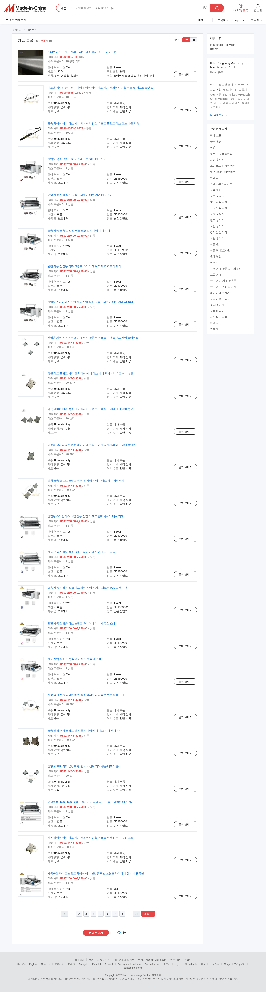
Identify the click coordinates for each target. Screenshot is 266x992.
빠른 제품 (175, 959)
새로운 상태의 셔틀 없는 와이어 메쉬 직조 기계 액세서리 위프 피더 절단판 (92, 445)
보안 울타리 (217, 226)
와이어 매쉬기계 (220, 292)
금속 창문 (216, 190)
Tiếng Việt (239, 964)
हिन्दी (203, 964)
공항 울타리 (217, 196)
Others (214, 49)
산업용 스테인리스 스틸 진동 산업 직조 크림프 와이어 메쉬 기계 (86, 516)
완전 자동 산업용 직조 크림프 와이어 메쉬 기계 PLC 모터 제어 (84, 266)
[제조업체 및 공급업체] (25, 8)
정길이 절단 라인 (220, 299)
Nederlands (191, 964)
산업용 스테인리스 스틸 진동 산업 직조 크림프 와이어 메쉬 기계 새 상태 (90, 302)
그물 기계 (216, 274)
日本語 (71, 964)
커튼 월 (214, 244)
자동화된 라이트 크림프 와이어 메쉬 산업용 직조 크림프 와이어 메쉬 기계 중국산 (96, 873)
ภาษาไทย (214, 964)
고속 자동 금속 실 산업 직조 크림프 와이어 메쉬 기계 (79, 230)
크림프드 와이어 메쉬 (223, 165)
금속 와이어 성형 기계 (223, 286)
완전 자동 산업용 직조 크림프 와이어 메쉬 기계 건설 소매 (81, 623)
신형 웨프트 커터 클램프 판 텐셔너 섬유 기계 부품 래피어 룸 (83, 766)
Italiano (137, 964)
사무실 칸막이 (218, 317)
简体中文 (45, 964)
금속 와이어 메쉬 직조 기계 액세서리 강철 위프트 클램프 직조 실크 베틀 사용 (93, 123)
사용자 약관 (103, 959)
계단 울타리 (217, 238)
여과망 (214, 178)
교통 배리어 (217, 311)
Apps (238, 20)
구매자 (200, 20)
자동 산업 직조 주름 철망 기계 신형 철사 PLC (74, 659)
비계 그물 (216, 135)
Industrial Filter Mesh (222, 45)
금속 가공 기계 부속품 (223, 280)
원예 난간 (216, 256)
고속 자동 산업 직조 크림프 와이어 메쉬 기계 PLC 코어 (80, 195)
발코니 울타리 (218, 202)
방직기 (214, 262)
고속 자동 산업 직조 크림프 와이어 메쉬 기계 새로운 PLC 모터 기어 (87, 587)
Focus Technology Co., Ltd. (137, 975)
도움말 (222, 20)
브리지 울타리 (218, 208)
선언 (91, 959)
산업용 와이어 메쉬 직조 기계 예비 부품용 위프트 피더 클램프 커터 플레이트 (93, 337)
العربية (177, 964)
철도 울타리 (217, 220)
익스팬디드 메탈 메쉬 (223, 171)
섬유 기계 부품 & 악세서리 (225, 268)
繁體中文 (59, 964)
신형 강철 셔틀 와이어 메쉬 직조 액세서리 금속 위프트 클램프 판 (86, 695)
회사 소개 (80, 959)
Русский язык (152, 964)
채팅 (124, 932)
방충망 (214, 147)
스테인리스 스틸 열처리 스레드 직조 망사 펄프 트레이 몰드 (83, 52)
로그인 (258, 10)
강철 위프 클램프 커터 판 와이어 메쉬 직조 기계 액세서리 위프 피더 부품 (91, 373)
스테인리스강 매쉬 (221, 184)
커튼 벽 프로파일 (220, 250)
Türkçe (227, 964)
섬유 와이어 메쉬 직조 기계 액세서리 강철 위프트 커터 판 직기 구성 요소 (91, 837)
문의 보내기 (185, 74)
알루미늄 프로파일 (221, 153)
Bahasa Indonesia (133, 967)
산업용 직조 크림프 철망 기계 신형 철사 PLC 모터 (77, 159)
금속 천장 (216, 141)
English (33, 964)
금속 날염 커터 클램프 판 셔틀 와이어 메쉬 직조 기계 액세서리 (85, 730)
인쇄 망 (214, 329)
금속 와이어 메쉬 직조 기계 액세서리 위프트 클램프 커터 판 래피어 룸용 (90, 409)
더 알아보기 (219, 115)
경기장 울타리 (218, 232)
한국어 (166, 964)
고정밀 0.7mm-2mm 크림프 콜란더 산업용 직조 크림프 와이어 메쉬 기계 (91, 802)
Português (123, 964)
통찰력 (187, 959)
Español (96, 964)
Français (83, 964)
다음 (148, 913)
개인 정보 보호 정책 (124, 959)
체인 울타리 (217, 159)
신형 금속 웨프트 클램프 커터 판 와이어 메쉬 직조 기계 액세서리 (86, 480)
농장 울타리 (217, 214)
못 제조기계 (217, 305)
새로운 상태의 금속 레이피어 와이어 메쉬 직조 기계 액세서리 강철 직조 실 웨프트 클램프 (100, 87)
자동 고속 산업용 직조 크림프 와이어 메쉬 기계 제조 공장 (81, 552)
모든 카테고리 (17, 20)
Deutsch (109, 964)
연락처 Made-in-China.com (152, 959)
